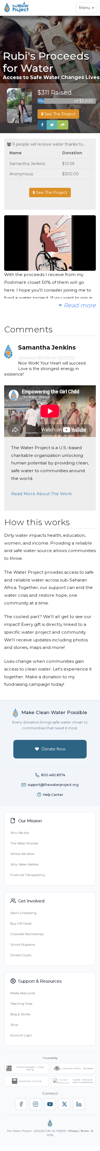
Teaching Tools (21, 1004)
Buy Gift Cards (20, 923)
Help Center (53, 795)
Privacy (73, 1131)
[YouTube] (50, 1104)
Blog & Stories (20, 1014)
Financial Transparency (27, 875)
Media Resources (22, 993)
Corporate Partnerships (27, 934)
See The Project (59, 114)
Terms (85, 1131)
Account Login (21, 1035)
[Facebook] (21, 1104)
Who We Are (19, 833)
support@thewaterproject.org (53, 785)
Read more (79, 305)
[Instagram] (35, 1104)
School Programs (22, 945)
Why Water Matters (24, 864)
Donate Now (53, 749)
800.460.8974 (53, 775)
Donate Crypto (20, 955)
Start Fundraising (23, 913)
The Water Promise (24, 843)
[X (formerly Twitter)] (64, 1104)
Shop (14, 1025)
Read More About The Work (41, 493)
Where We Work (22, 854)
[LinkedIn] (79, 1104)
